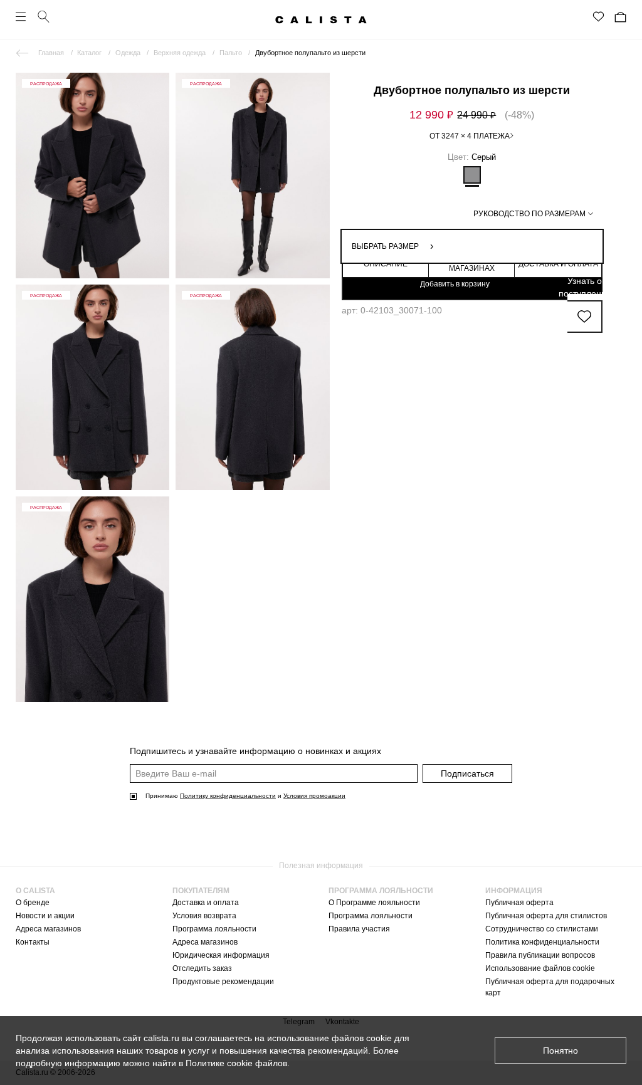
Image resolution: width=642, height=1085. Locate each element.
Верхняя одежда (180, 52)
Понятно (560, 1051)
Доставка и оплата (205, 902)
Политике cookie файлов (236, 1063)
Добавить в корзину (455, 284)
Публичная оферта (519, 902)
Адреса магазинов (48, 929)
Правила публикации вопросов (540, 955)
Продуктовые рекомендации (223, 981)
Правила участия (359, 929)
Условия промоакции (314, 795)
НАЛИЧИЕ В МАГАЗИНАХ (472, 264)
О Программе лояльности (374, 902)
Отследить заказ (202, 968)
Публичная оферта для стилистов (546, 915)
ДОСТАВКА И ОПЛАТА (558, 263)
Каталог (89, 52)
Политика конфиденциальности (542, 942)
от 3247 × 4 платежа (469, 136)
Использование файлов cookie (540, 968)
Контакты (33, 942)
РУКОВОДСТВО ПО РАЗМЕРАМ (529, 213)
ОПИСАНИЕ (386, 263)
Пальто (230, 52)
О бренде (33, 902)
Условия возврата (204, 915)
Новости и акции (45, 915)
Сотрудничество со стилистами (541, 929)
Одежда (127, 52)
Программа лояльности (214, 929)
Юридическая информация (221, 955)
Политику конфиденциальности (228, 795)
